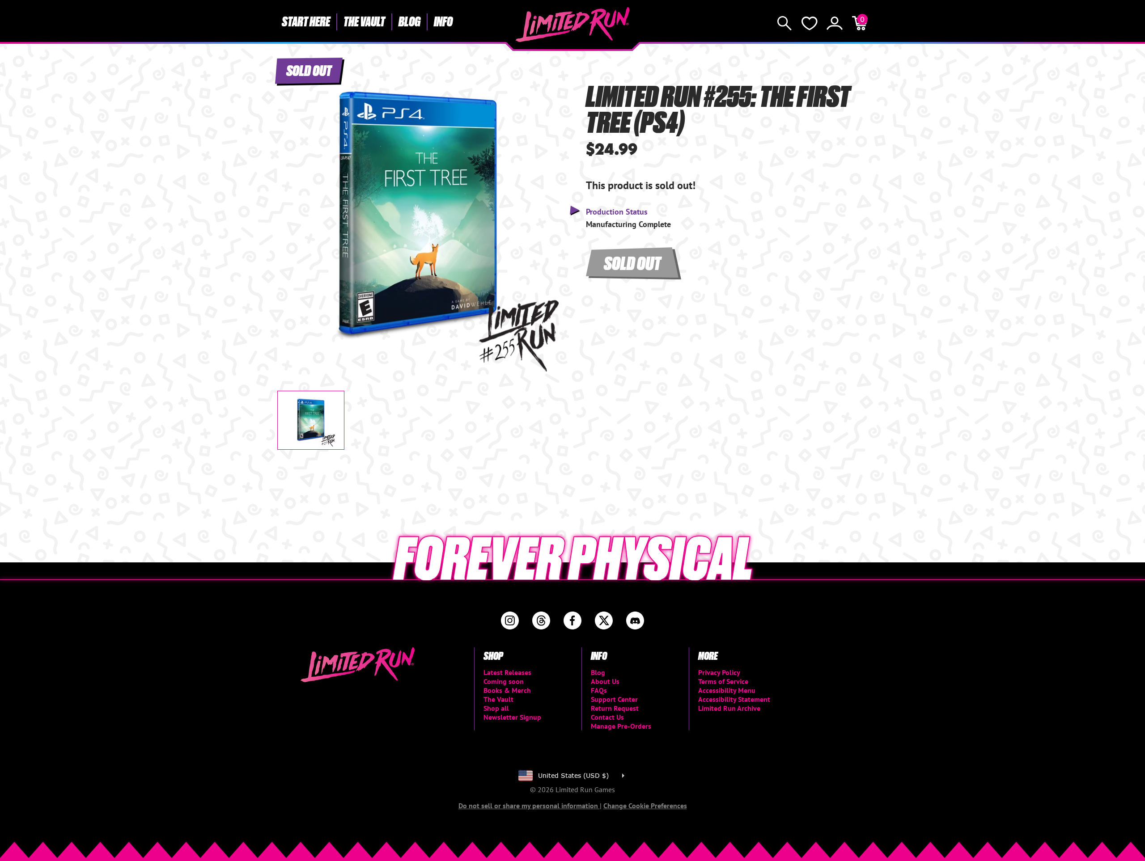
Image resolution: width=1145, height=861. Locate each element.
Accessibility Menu (726, 690)
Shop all (496, 708)
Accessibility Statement (734, 699)
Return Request (615, 708)
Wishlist (810, 23)
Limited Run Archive (729, 708)
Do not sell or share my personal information (529, 805)
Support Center (614, 699)
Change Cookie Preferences (645, 805)
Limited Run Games (573, 24)
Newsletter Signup (512, 717)
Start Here (306, 21)
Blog (409, 21)
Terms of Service (723, 681)
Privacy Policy (719, 672)
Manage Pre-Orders (621, 726)
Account (835, 23)
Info (443, 21)
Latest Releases (507, 672)
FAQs (599, 690)
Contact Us (607, 717)
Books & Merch (507, 690)
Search (784, 23)
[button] (291, 208)
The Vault (364, 21)
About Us (605, 681)
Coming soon (503, 681)
